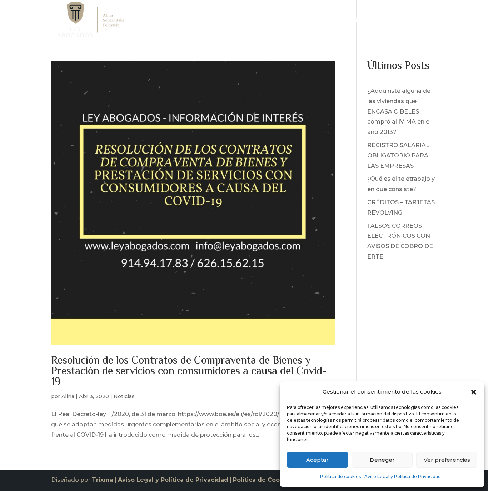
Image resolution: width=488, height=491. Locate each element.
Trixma (102, 479)
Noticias (390, 21)
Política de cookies (340, 476)
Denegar (382, 459)
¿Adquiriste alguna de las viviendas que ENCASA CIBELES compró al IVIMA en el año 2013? (399, 111)
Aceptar (317, 459)
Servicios (351, 21)
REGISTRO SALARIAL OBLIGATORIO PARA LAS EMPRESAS (398, 155)
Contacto (423, 21)
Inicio (271, 21)
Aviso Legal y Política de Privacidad (402, 476)
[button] (473, 392)
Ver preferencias (447, 459)
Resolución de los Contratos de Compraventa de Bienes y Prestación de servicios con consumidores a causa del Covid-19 (189, 371)
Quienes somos (308, 21)
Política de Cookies (262, 479)
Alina (67, 396)
